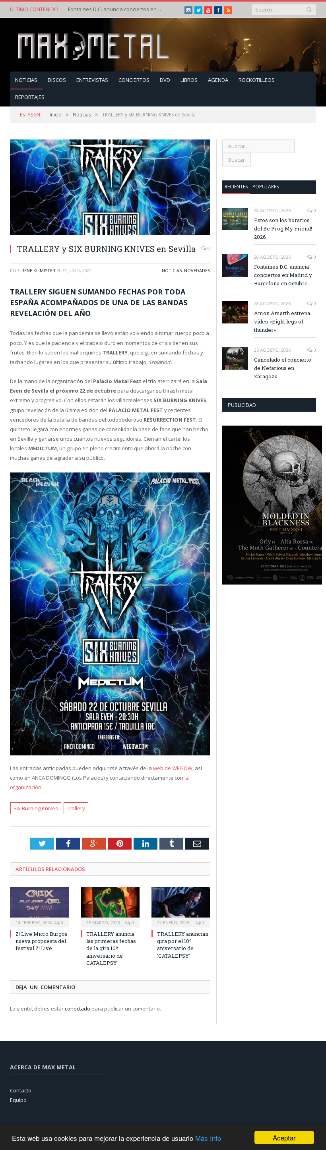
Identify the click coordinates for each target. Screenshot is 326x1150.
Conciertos (133, 79)
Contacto (20, 1090)
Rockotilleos (257, 79)
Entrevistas (92, 79)
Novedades (197, 270)
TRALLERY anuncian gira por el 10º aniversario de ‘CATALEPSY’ (182, 944)
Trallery (76, 808)
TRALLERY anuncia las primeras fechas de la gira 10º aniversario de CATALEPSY (111, 948)
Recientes (236, 186)
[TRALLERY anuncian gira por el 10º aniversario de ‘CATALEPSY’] (180, 906)
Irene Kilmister (37, 270)
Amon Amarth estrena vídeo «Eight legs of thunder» (282, 321)
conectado (77, 1008)
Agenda (218, 79)
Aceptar (284, 1137)
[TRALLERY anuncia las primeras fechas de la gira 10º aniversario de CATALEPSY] (110, 906)
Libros (189, 79)
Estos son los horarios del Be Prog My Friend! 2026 (283, 228)
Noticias (26, 79)
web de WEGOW (172, 768)
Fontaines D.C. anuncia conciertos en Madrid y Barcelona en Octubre (115, 9)
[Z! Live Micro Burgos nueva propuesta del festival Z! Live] (39, 906)
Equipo (18, 1100)
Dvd (165, 79)
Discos (57, 79)
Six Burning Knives (36, 808)
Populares (265, 186)
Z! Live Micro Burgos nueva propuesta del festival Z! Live (42, 941)
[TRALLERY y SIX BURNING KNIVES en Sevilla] (110, 188)
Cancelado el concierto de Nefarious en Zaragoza (282, 368)
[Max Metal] (95, 45)
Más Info (208, 1138)
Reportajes (30, 97)
